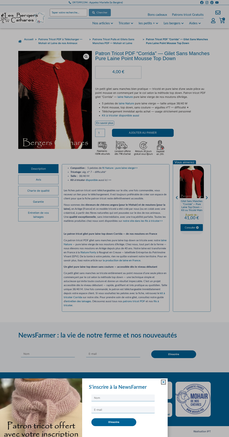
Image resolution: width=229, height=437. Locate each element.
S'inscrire (113, 422)
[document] (114, 218)
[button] (163, 382)
